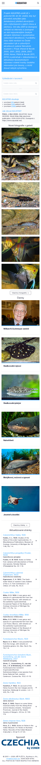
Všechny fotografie (19, 293)
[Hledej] (36, 83)
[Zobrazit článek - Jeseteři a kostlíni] (20, 505)
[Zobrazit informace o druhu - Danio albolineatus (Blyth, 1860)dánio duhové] (20, 706)
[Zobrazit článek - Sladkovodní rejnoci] (20, 356)
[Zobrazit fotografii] (20, 140)
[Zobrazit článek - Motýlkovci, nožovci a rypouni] (20, 468)
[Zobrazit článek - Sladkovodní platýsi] (20, 394)
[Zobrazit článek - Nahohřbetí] (20, 431)
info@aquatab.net (13, 759)
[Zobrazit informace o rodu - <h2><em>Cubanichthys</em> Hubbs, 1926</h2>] (20, 541)
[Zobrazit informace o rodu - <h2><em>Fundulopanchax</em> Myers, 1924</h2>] (20, 643)
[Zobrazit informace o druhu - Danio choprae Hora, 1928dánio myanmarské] (20, 726)
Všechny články (19, 525)
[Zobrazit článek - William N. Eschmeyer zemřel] (20, 319)
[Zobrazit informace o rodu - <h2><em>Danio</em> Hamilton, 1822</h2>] (20, 688)
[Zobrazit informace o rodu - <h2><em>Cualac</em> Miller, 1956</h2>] (20, 600)
